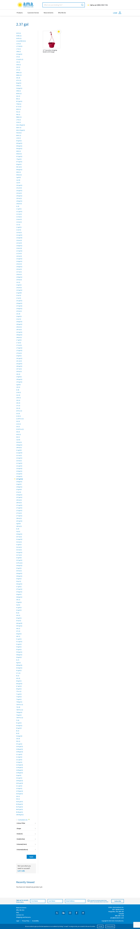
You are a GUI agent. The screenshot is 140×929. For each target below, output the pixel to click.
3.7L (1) (18, 70)
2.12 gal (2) (19, 453)
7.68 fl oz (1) (19, 710)
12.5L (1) (18, 424)
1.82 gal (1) (19, 363)
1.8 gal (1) (19, 356)
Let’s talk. (21, 871)
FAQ (17, 912)
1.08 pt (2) (19, 203)
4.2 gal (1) (19, 610)
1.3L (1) (18, 282)
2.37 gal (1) (19, 479)
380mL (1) (19, 75)
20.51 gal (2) (19, 783)
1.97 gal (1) (19, 382)
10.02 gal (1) (19, 746)
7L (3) (17, 720)
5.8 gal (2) (19, 657)
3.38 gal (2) (19, 565)
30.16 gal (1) (19, 794)
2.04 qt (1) (19, 442)
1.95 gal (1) (19, 379)
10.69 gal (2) (19, 752)
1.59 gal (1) (19, 308)
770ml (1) (18, 104)
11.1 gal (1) (19, 754)
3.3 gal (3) (19, 558)
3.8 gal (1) (19, 594)
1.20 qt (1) (19, 232)
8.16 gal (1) (19, 725)
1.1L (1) (18, 224)
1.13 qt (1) (19, 214)
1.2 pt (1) (18, 230)
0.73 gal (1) (19, 156)
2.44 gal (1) (19, 487)
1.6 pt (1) (18, 319)
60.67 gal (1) (19, 809)
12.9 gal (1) (19, 762)
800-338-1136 (119, 916)
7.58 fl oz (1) (19, 704)
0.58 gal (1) (19, 146)
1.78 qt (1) (19, 353)
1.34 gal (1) (19, 261)
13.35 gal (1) (19, 767)
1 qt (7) (18, 182)
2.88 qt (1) (19, 526)
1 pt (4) (18, 180)
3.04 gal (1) (19, 534)
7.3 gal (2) (19, 696)
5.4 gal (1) (19, 647)
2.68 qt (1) (19, 502)
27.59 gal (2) (19, 791)
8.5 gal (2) (19, 728)
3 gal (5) (18, 523)
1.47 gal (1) (19, 290)
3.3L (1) (18, 67)
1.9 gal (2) (19, 377)
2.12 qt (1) (19, 455)
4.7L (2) (18, 631)
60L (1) (18, 99)
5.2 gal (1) (19, 644)
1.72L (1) (18, 49)
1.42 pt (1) (19, 287)
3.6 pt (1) (18, 581)
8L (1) (17, 731)
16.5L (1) (18, 434)
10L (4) (18, 738)
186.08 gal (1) (20, 814)
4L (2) (17, 613)
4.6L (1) (18, 628)
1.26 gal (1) (19, 245)
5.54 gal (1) (19, 652)
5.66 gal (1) (19, 655)
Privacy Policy (25, 920)
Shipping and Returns (23, 917)
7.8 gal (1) (19, 715)
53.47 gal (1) (19, 807)
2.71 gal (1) (19, 505)
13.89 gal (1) (19, 770)
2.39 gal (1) (19, 481)
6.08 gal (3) (19, 665)
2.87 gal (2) (19, 521)
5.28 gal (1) (19, 88)
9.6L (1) (18, 114)
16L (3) (18, 432)
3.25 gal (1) (19, 552)
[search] (82, 5)
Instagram (70, 913)
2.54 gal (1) (19, 495)
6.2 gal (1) (19, 670)
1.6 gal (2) (19, 316)
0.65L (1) (18, 151)
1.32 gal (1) (19, 259)
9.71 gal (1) (19, 744)
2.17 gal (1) (19, 463)
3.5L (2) (18, 408)
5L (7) (17, 660)
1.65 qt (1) (19, 329)
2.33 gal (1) (19, 476)
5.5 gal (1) (19, 649)
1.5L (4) (18, 314)
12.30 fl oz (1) (20, 419)
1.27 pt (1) (19, 253)
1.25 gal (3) (19, 238)
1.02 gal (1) (19, 190)
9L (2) (17, 733)
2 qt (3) (18, 440)
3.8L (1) (18, 599)
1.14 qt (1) (19, 217)
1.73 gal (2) (19, 348)
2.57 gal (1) (19, 497)
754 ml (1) (19, 133)
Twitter (57, 913)
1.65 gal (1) (19, 324)
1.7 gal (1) (19, 340)
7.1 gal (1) (19, 694)
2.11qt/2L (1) (19, 59)
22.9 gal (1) (19, 788)
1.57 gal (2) (19, 306)
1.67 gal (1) (19, 332)
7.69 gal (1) (19, 712)
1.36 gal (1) (19, 266)
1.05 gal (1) (19, 196)
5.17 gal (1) (19, 641)
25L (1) (18, 796)
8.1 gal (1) (19, 723)
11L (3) (18, 413)
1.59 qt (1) (19, 311)
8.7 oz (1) (18, 106)
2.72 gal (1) (19, 508)
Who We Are (62, 13)
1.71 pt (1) (19, 345)
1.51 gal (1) (19, 300)
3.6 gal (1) (19, 578)
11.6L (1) (18, 416)
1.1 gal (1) (19, 209)
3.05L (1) (18, 64)
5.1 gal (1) (19, 639)
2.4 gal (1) (19, 484)
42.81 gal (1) (19, 801)
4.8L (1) (18, 636)
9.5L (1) (18, 741)
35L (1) (18, 799)
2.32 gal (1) (19, 474)
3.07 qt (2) (19, 537)
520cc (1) (18, 127)
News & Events (48, 13)
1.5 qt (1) (18, 298)
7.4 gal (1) (19, 699)
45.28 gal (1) (19, 804)
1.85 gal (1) (19, 366)
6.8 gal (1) (19, 689)
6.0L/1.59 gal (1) (20, 130)
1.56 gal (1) (19, 303)
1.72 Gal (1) (19, 46)
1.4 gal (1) (19, 285)
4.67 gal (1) (19, 626)
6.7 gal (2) (19, 686)
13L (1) (18, 426)
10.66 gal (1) (19, 749)
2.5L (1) (18, 400)
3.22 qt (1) (19, 547)
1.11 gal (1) (19, 211)
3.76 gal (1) (19, 592)
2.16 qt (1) (19, 460)
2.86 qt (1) (19, 518)
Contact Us (20, 915)
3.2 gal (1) (19, 544)
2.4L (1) (18, 62)
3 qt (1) (18, 531)
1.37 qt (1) (19, 272)
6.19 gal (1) (19, 668)
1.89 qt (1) (19, 371)
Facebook (76, 913)
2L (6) (17, 390)
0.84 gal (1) (19, 169)
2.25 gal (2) (19, 468)
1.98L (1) (18, 51)
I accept (100, 926)
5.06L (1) (18, 85)
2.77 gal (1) (19, 516)
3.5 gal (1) (19, 568)
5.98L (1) (18, 91)
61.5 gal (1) (19, 101)
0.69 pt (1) (19, 154)
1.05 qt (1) (19, 198)
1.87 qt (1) (19, 369)
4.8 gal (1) (19, 634)
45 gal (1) (18, 83)
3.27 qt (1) (19, 555)
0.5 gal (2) (19, 141)
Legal (17, 920)
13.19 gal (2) (19, 765)
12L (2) (18, 421)
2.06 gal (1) (19, 445)
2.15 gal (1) (19, 458)
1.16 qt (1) (19, 222)
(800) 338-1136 (102, 5)
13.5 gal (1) (19, 54)
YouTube (83, 913)
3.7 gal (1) (19, 586)
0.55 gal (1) (19, 143)
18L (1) (18, 437)
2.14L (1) (18, 392)
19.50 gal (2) (19, 780)
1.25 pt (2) (19, 240)
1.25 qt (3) (19, 243)
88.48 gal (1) (19, 812)
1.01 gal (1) (19, 185)
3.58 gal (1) (19, 576)
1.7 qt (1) (18, 343)
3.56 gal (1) (19, 573)
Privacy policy (110, 926)
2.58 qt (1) (19, 500)
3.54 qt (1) (19, 571)
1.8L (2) (18, 374)
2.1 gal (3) (19, 450)
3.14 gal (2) (19, 539)
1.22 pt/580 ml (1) (21, 41)
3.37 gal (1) (19, 560)
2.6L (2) (18, 403)
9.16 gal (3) (19, 736)
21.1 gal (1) (19, 786)
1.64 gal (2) (19, 321)
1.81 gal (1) (19, 358)
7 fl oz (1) (18, 691)
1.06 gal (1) (19, 201)
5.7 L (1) (18, 673)
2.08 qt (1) (19, 447)
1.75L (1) (18, 120)
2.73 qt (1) (19, 513)
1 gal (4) (18, 177)
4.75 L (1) (18, 80)
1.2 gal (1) (19, 227)
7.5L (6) (18, 707)
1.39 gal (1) (19, 277)
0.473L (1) (18, 38)
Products (20, 13)
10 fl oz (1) (19, 411)
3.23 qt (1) (19, 550)
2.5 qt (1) (18, 492)
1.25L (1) (18, 138)
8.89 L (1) (18, 135)
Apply (31, 857)
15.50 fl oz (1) (20, 429)
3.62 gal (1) (19, 584)
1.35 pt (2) (19, 264)
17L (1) (18, 57)
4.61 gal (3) (19, 623)
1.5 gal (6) (19, 293)
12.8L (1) (18, 122)
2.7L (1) (18, 405)
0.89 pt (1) (19, 175)
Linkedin (63, 913)
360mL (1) (19, 72)
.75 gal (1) (19, 159)
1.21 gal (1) (19, 235)
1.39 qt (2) (19, 280)
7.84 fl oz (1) (19, 717)
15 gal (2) (18, 775)
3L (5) (17, 529)
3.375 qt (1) (19, 563)
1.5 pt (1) (18, 295)
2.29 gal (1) (19, 471)
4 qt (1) (18, 605)
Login (115, 13)
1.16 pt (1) (19, 219)
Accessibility (35, 920)
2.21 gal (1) (19, 466)
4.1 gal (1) (19, 607)
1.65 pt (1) (19, 327)
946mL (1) (19, 117)
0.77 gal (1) (19, 162)
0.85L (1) (18, 172)
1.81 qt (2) (19, 361)
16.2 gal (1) (19, 778)
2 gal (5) (18, 384)
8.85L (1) (18, 109)
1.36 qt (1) (19, 269)
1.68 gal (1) (19, 335)
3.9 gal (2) (19, 602)
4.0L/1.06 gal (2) (20, 125)
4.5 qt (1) (18, 620)
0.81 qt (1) (19, 167)
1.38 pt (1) (19, 274)
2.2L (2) (18, 395)
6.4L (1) (18, 96)
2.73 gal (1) (19, 510)
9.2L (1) (18, 112)
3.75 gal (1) (19, 589)
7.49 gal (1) (19, 702)
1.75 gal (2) (19, 350)
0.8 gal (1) (19, 164)
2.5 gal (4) (19, 489)
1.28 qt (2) (19, 256)
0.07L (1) (18, 33)
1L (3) (17, 206)
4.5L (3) (18, 78)
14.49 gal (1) (19, 773)
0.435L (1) (18, 36)
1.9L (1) (18, 387)
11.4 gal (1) (19, 757)
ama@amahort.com (117, 918)
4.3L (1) (18, 615)
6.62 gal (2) (19, 683)
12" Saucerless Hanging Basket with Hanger (50, 51)
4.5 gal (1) (19, 618)
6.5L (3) (18, 678)
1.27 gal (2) (19, 251)
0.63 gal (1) (19, 148)
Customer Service (33, 13)
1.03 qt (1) (19, 193)
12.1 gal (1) (19, 759)
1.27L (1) (18, 44)
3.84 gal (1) (19, 597)
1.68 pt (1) (19, 337)
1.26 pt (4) (19, 248)
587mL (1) (19, 93)
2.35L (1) (18, 397)
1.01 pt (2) (19, 188)
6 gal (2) (18, 662)
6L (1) (17, 676)
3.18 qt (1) (19, 542)
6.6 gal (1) (19, 681)
